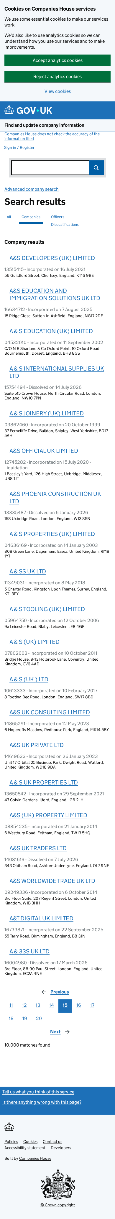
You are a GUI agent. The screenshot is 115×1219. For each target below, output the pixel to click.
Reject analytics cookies (57, 76)
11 (11, 1005)
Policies (11, 1141)
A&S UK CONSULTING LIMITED (49, 712)
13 (38, 1005)
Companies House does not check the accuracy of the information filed (52, 136)
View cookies (58, 91)
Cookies (30, 1141)
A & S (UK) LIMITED (34, 641)
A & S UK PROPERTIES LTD (43, 782)
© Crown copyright (57, 1205)
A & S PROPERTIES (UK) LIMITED (52, 533)
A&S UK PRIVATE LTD (36, 744)
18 (11, 1018)
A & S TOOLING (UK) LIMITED (47, 609)
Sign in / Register (19, 147)
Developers (61, 1147)
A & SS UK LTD (27, 571)
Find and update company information (44, 125)
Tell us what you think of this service (38, 1092)
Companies (31, 217)
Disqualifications (65, 224)
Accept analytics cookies (58, 60)
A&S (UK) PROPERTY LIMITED (48, 815)
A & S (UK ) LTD (28, 679)
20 (39, 1018)
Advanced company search (31, 189)
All (9, 217)
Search (96, 167)
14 (51, 1005)
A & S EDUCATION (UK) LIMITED (51, 331)
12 (24, 1005)
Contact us (52, 1141)
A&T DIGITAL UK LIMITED (41, 918)
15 (65, 1005)
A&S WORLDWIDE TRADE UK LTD (52, 880)
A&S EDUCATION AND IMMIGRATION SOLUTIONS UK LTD (54, 294)
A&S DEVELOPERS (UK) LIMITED (52, 257)
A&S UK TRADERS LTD (38, 848)
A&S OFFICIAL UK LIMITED (43, 450)
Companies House (35, 1158)
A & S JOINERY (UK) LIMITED (46, 413)
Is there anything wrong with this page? (41, 1102)
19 (24, 1018)
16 (78, 1005)
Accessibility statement (24, 1147)
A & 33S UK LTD (29, 951)
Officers (57, 217)
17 (92, 1005)
